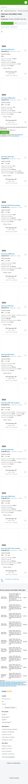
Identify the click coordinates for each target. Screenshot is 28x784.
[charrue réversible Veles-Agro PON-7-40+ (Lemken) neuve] (14, 392)
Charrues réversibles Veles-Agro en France (13, 685)
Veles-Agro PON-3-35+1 (7, 156)
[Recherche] (25, 7)
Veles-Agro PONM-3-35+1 (8, 98)
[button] (26, 2)
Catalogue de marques (7, 739)
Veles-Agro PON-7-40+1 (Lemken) (10, 548)
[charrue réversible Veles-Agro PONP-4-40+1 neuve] (14, 486)
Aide (3, 701)
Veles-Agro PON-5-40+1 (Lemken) (10, 205)
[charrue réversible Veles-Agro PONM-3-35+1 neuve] (14, 87)
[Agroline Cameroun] (9, 2)
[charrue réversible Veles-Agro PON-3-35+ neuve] (14, 295)
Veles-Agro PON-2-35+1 (7, 49)
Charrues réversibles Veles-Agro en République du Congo (13, 682)
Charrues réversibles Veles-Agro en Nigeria (10, 682)
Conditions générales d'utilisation (9, 729)
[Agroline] (2, 11)
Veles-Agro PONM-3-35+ (8, 254)
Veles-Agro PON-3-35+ (7, 306)
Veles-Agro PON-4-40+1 (7, 354)
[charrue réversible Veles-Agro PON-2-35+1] (14, 39)
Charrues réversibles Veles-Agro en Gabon (10, 684)
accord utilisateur (15, 135)
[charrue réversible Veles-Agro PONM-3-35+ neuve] (14, 243)
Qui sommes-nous (6, 698)
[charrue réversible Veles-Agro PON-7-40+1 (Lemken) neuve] (14, 538)
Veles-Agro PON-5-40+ (7, 449)
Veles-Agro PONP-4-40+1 (8, 496)
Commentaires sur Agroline (8, 737)
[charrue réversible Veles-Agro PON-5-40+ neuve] (14, 439)
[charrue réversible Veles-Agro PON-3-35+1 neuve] (14, 146)
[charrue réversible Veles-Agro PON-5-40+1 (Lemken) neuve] (14, 195)
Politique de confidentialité (8, 731)
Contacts (4, 704)
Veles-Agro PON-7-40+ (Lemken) (10, 403)
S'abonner (4, 132)
